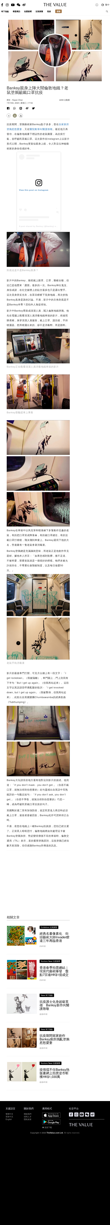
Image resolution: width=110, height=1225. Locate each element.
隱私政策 (27, 1119)
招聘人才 (27, 1116)
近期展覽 (39, 11)
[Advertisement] (38, 877)
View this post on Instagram (33, 190)
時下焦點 (5, 11)
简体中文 (9, 1116)
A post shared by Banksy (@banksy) (36, 226)
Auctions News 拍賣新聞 (50, 961)
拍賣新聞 (28, 11)
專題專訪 (16, 11)
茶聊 (58, 11)
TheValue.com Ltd (55, 1132)
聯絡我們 (27, 1113)
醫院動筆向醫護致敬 (41, 129)
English (9, 1119)
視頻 (49, 11)
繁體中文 (9, 1113)
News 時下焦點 (47, 995)
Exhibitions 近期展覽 (49, 927)
